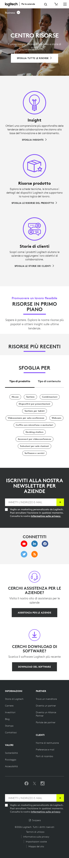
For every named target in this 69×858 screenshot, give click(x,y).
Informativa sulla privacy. (46, 516)
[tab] (19, 380)
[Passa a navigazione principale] (65, 4)
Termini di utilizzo (35, 831)
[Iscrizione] (60, 502)
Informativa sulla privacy (45, 811)
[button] (12, 13)
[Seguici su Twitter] (34, 783)
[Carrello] (55, 4)
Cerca (45, 4)
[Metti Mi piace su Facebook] (26, 783)
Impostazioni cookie (36, 841)
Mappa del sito (36, 846)
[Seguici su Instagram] (43, 783)
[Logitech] (21, 4)
